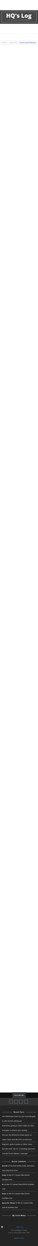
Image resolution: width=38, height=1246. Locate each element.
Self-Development (11, 1067)
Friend (15, 613)
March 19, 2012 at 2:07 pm (26, 876)
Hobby (19, 1032)
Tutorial (28, 1070)
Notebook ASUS (10, 1044)
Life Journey (13, 42)
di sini (23, 500)
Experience (16, 1025)
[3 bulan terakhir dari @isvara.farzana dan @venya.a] (5, 1095)
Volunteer (19, 1074)
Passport (23, 1051)
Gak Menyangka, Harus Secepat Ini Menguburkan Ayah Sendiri (16, 702)
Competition (8, 1017)
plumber (5, 1166)
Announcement (18, 1006)
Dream (6, 1021)
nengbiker (15, 778)
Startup (26, 1067)
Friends (28, 1029)
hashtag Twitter (23, 123)
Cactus (6, 1013)
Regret (19, 1063)
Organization (9, 1051)
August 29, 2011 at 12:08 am (25, 754)
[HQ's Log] (19, 17)
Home (4, 42)
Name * (4, 923)
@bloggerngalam (23, 582)
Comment (5, 894)
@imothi (28, 138)
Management (23, 1036)
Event (5, 1025)
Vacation (7, 1074)
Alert (5, 1006)
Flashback (7, 1029)
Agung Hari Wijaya (8, 1203)
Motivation (23, 1040)
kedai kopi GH (27, 214)
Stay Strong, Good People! (13, 733)
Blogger (17, 1010)
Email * (4, 931)
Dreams (15, 1021)
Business (28, 1010)
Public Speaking (24, 613)
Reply (29, 768)
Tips (19, 1070)
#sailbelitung (15, 461)
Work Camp (8, 1078)
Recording (25, 1059)
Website (5, 939)
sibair (13, 826)
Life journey (8, 1036)
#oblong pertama (8, 128)
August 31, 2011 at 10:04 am (25, 781)
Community (6, 613)
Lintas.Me (5, 435)
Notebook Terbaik (11, 1047)
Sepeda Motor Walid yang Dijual (15, 671)
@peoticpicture (28, 136)
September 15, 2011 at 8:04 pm (24, 829)
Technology (8, 1070)
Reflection (8, 1063)
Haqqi (17, 804)
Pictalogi (7, 1055)
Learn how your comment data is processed (18, 953)
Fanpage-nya (6, 585)
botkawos (15, 751)
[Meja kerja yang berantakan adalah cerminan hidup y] (33, 1095)
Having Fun (8, 1032)
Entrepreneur (28, 1021)
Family (27, 1025)
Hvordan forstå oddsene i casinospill (14, 1153)
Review (29, 1063)
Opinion (26, 1047)
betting (6, 1010)
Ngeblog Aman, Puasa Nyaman (13, 357)
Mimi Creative (9, 1040)
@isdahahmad (20, 478)
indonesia (29, 1032)
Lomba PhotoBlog (18, 376)
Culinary (22, 1017)
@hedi (29, 133)
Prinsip (18, 1055)
